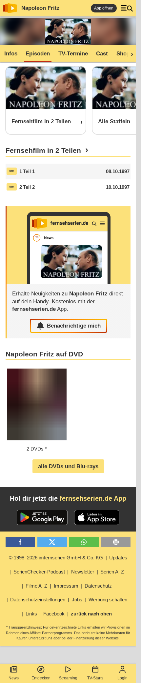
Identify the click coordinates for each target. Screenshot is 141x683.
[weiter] (130, 54)
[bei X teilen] (52, 542)
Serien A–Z (112, 571)
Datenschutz (98, 586)
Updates (118, 557)
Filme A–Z (36, 586)
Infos (10, 53)
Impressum (66, 586)
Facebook (54, 613)
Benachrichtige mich (74, 326)
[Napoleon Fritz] (69, 245)
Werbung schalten (108, 599)
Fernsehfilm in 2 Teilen (43, 150)
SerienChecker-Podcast (39, 571)
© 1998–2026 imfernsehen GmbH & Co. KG (56, 557)
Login (122, 678)
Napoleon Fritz (40, 8)
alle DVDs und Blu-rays (68, 466)
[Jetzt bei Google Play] (42, 517)
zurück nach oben (91, 613)
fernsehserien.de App (93, 498)
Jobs (77, 599)
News (14, 678)
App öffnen (103, 8)
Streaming (68, 678)
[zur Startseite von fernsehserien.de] (10, 8)
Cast (102, 53)
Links (31, 613)
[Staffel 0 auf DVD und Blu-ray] (12, 171)
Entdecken (40, 678)
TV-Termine (73, 53)
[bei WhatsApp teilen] (84, 542)
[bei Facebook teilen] (20, 542)
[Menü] (127, 8)
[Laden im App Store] (96, 517)
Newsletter (82, 571)
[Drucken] (116, 542)
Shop (123, 53)
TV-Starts (95, 678)
